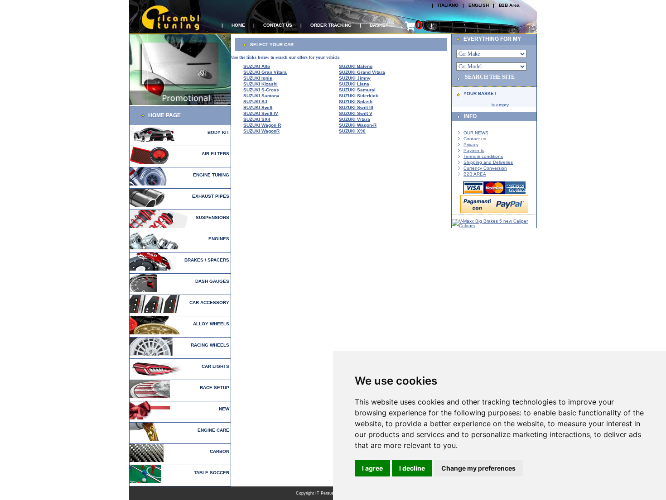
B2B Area (509, 5)
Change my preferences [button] (478, 468)
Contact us (474, 138)
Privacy (470, 144)
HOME (238, 25)
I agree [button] (372, 468)
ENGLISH (478, 5)
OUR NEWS (475, 132)
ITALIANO (448, 5)
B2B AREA (474, 173)
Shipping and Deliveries (488, 162)
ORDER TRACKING (331, 25)
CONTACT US (277, 25)
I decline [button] (412, 468)
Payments (473, 150)
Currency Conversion (485, 168)
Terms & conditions (483, 156)
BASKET (379, 25)
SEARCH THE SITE (490, 77)
